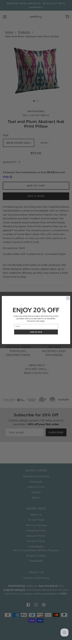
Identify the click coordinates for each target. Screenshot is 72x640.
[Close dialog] (67, 298)
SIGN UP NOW (36, 332)
